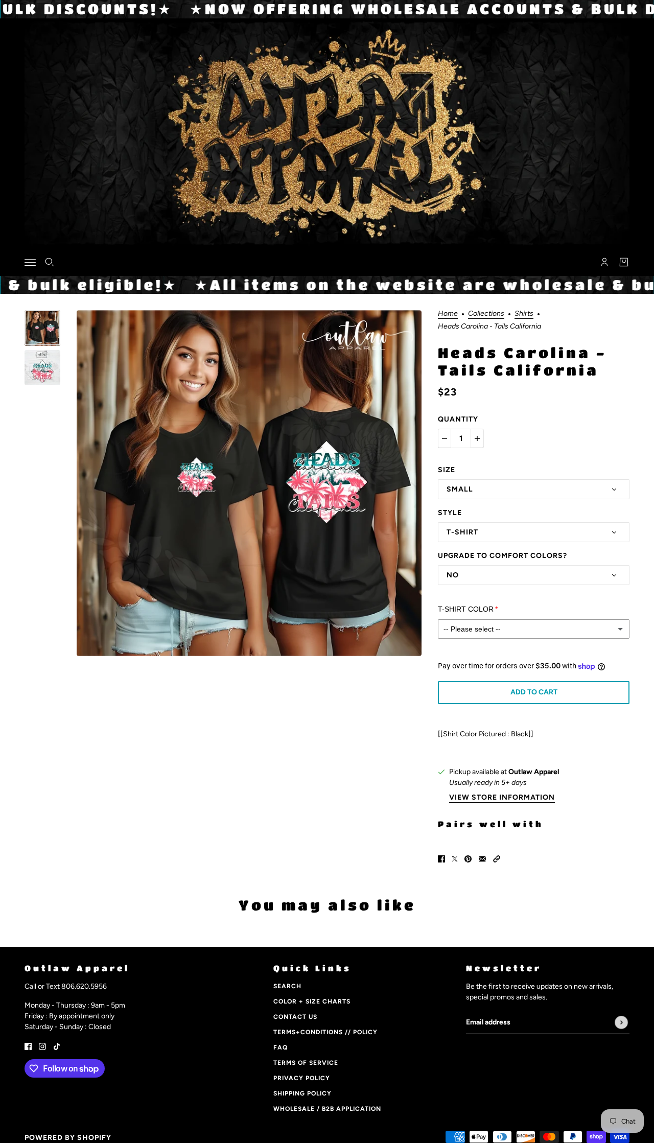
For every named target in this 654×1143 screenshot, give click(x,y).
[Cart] (623, 262)
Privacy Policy (301, 1078)
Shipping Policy (302, 1093)
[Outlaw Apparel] (327, 260)
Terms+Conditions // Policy (325, 1032)
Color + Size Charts (312, 1001)
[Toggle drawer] (30, 262)
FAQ (280, 1047)
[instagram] (42, 1045)
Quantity (458, 419)
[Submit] (621, 1022)
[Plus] (477, 438)
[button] (496, 858)
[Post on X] (454, 858)
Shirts (524, 314)
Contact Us (295, 1016)
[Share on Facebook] (441, 858)
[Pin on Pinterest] (468, 858)
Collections (486, 314)
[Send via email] (482, 858)
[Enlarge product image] (249, 483)
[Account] (604, 262)
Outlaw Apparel (533, 771)
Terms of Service (305, 1062)
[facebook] (28, 1045)
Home (448, 314)
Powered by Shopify (68, 1137)
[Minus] (444, 438)
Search (287, 986)
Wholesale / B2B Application (327, 1108)
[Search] (49, 262)
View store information (502, 798)
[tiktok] (56, 1045)
